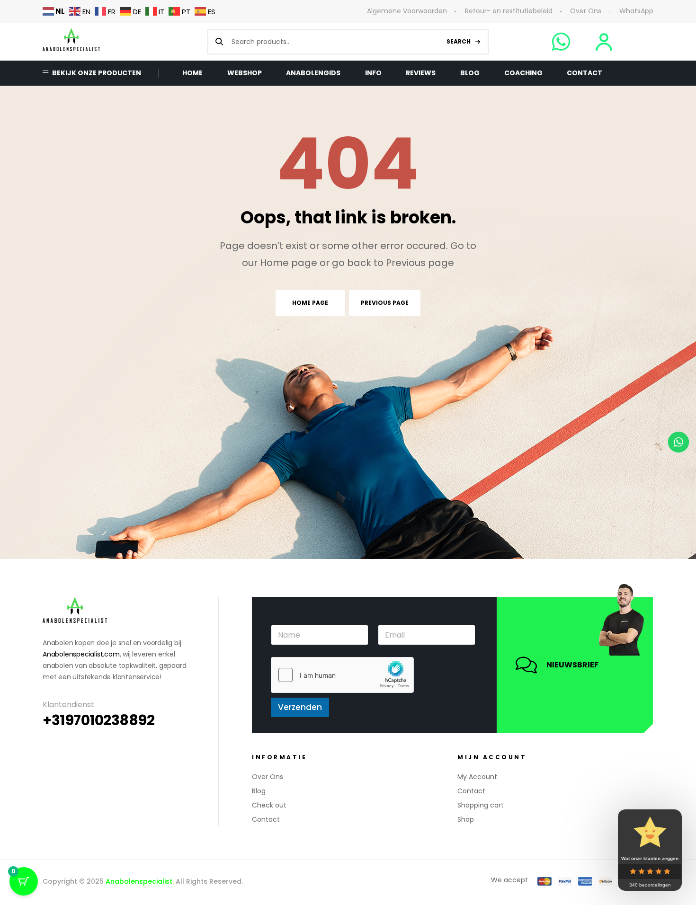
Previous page (385, 303)
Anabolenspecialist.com (81, 654)
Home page (310, 303)
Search (458, 41)
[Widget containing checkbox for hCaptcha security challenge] (342, 675)
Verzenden (300, 707)
